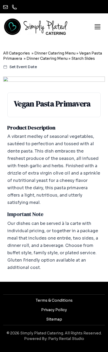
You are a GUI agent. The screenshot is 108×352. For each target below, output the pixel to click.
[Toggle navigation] (97, 26)
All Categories (16, 53)
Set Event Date (23, 66)
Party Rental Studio (66, 338)
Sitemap (54, 319)
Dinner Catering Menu (54, 53)
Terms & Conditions (54, 300)
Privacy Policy (54, 309)
